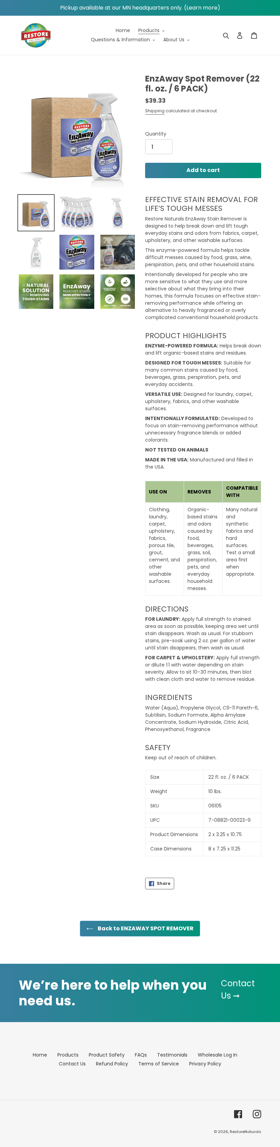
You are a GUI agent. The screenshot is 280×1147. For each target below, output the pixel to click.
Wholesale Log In (217, 1054)
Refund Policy (112, 1063)
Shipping (155, 110)
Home (40, 1054)
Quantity (155, 133)
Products (68, 1054)
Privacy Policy (205, 1063)
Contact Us (72, 1063)
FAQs (141, 1054)
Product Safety (107, 1054)
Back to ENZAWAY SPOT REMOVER (145, 928)
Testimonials (172, 1054)
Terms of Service (158, 1063)
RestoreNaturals (245, 1131)
